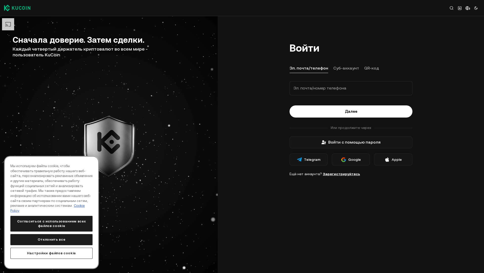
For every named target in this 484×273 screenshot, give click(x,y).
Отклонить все (51, 239)
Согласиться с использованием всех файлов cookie (51, 223)
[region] (51, 212)
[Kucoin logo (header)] (17, 8)
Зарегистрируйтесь (341, 174)
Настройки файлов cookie (51, 253)
